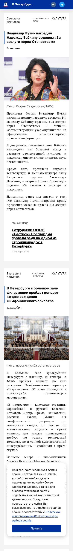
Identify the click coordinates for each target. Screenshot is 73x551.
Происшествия (20, 223)
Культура (59, 18)
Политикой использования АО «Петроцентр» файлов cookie (36, 516)
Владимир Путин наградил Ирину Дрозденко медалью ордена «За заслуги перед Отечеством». (36, 205)
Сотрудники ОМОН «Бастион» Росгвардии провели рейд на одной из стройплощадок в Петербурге (34, 238)
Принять (36, 528)
